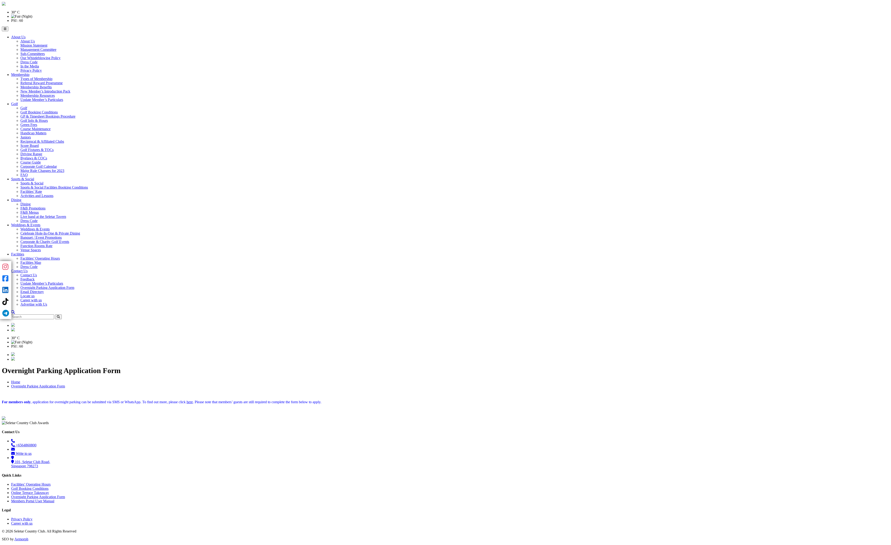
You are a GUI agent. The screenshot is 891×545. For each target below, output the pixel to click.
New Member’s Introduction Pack (45, 91)
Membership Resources (37, 95)
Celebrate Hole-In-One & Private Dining (50, 233)
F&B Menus (29, 212)
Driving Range (31, 154)
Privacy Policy (31, 70)
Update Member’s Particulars (41, 100)
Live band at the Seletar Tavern (43, 217)
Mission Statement (33, 45)
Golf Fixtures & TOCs (37, 150)
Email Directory (32, 292)
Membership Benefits (36, 87)
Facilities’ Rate (31, 191)
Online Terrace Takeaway (30, 493)
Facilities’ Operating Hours (40, 258)
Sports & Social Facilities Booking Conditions (54, 187)
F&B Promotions (32, 208)
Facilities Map (30, 262)
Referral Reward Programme (41, 83)
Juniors (25, 137)
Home (15, 382)
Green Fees (28, 125)
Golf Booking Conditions (39, 112)
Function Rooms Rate (36, 246)
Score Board (29, 146)
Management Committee (38, 50)
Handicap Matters (33, 133)
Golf (14, 104)
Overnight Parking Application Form (47, 288)
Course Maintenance (35, 129)
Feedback (27, 279)
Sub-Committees (32, 54)
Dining (16, 200)
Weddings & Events (25, 225)
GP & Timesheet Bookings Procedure (47, 116)
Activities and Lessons (36, 196)
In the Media (29, 66)
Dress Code (29, 62)
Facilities (17, 254)
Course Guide (30, 162)
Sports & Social (22, 179)
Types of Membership (36, 79)
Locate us (27, 296)
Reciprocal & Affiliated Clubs (42, 141)
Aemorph (21, 539)
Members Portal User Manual (32, 501)
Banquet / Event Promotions (41, 237)
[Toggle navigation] (5, 28)
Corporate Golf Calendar (38, 166)
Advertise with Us (33, 304)
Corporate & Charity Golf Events (44, 242)
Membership (20, 75)
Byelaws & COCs (33, 158)
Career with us (31, 300)
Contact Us (19, 271)
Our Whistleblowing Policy (40, 58)
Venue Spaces (30, 250)
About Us (18, 37)
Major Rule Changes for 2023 (42, 171)
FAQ (24, 175)
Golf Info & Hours (34, 121)
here (190, 402)
